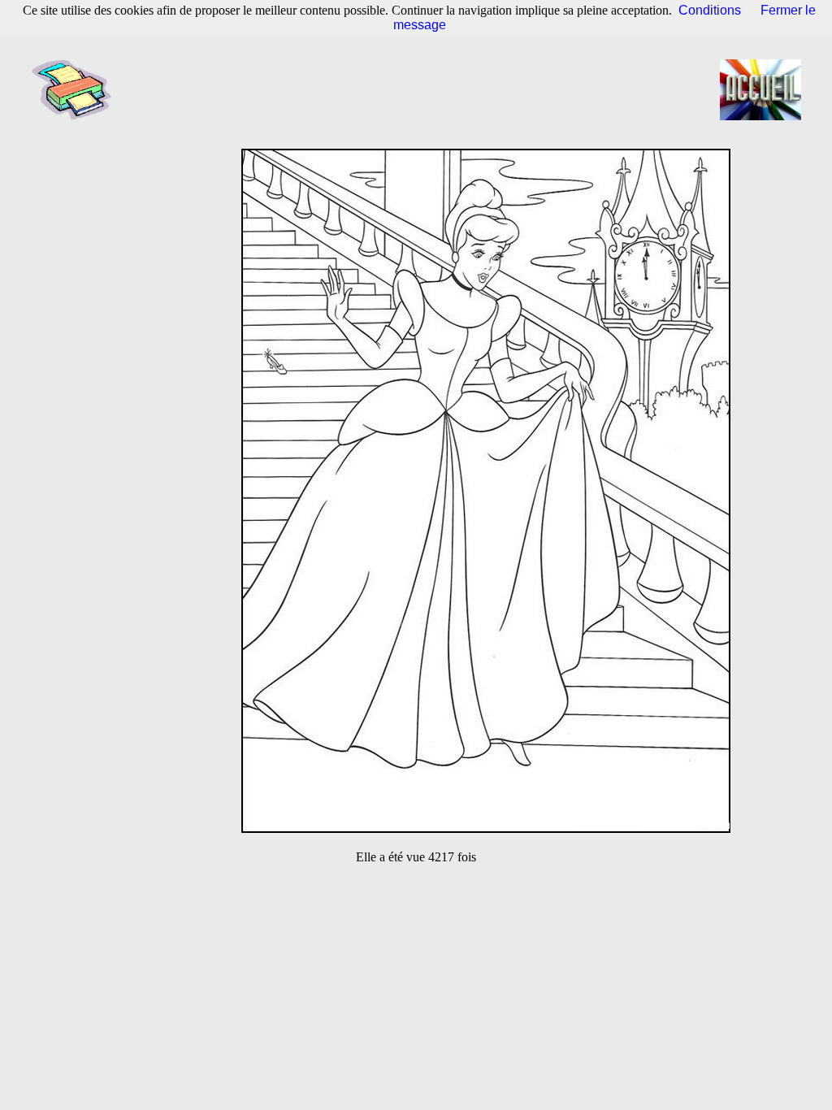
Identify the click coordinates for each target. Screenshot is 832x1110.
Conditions (709, 10)
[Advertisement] (421, 89)
